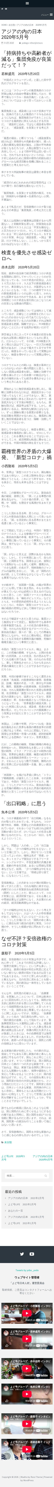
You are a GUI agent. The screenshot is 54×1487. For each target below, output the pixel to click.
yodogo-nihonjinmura (32, 42)
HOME (4, 25)
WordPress (28, 1480)
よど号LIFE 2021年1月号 (22, 1223)
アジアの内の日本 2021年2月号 (26, 1198)
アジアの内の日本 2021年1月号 (26, 1217)
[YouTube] (6, 9)
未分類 (12, 25)
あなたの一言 (15, 1210)
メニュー (45, 15)
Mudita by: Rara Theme (31, 1477)
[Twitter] (2, 9)
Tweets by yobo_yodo (27, 1270)
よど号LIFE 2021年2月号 (22, 1204)
